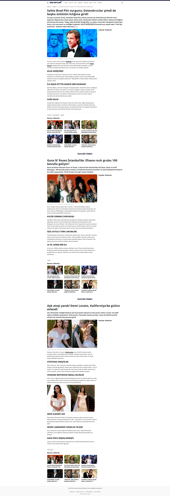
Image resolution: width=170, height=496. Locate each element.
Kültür (90, 2)
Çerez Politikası (97, 491)
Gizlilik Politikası (89, 491)
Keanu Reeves (56, 115)
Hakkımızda (72, 491)
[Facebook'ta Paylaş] (88, 59)
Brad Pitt (69, 61)
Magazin (80, 2)
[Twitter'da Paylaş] (91, 59)
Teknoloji (85, 2)
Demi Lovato (69, 352)
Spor (75, 2)
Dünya (66, 2)
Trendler (99, 2)
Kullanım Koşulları (80, 491)
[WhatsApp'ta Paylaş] (96, 59)
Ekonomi (71, 2)
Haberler (49, 6)
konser (49, 260)
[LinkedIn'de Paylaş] (93, 59)
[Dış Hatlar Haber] (56, 2)
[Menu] (47, 2)
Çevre (95, 2)
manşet (62, 115)
